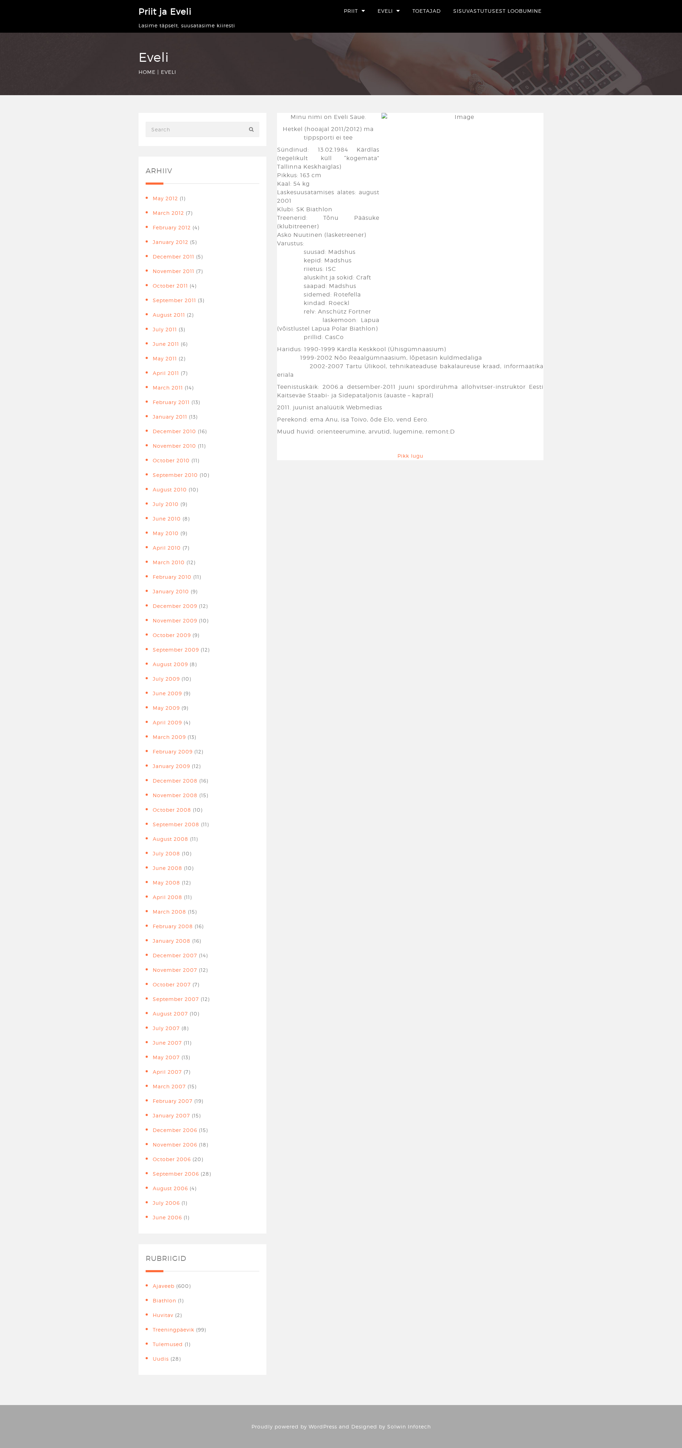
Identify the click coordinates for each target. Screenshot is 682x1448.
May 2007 (166, 1057)
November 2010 (174, 446)
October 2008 (172, 810)
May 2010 (166, 533)
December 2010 (174, 431)
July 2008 (166, 853)
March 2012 (168, 213)
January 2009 (171, 766)
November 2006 (175, 1145)
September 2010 (175, 475)
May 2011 (165, 358)
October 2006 (172, 1159)
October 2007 (172, 984)
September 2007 (176, 999)
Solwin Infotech (409, 1426)
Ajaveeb (163, 1286)
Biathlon (164, 1300)
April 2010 (167, 548)
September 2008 (176, 824)
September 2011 (174, 300)
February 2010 (172, 577)
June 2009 (167, 693)
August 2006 (170, 1188)
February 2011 (171, 402)
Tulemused (168, 1344)
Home (147, 72)
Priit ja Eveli (165, 11)
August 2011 (169, 315)
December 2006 (175, 1130)
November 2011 (173, 271)
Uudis (161, 1359)
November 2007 (175, 970)
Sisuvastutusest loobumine (497, 11)
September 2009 (176, 650)
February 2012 (172, 227)
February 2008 (173, 926)
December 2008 (175, 781)
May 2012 (165, 198)
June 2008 (167, 868)
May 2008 (166, 883)
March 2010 (169, 562)
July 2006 (166, 1203)
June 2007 (167, 1043)
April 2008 (167, 897)
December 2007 (175, 955)
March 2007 (169, 1086)
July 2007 (166, 1028)
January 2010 (171, 591)
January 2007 (171, 1115)
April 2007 (167, 1072)
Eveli (385, 11)
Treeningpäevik (173, 1330)
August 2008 (170, 839)
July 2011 (165, 329)
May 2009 (166, 708)
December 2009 (175, 606)
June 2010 (167, 519)
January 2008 (171, 941)
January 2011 (170, 417)
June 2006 (167, 1217)
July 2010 (166, 504)
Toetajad (426, 11)
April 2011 (166, 373)
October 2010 (171, 460)
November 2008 (175, 795)
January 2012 (170, 242)
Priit (351, 11)
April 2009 (167, 722)
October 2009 (172, 635)
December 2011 (173, 257)
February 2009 (173, 752)
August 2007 (170, 1014)
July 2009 (166, 679)
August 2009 (170, 664)
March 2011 (168, 388)
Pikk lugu (410, 456)
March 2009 (169, 737)
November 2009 (175, 620)
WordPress (323, 1426)
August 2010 (170, 489)
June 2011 (166, 344)
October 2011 (170, 286)
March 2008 (169, 912)
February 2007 (173, 1101)
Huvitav (163, 1315)
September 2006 (176, 1174)
